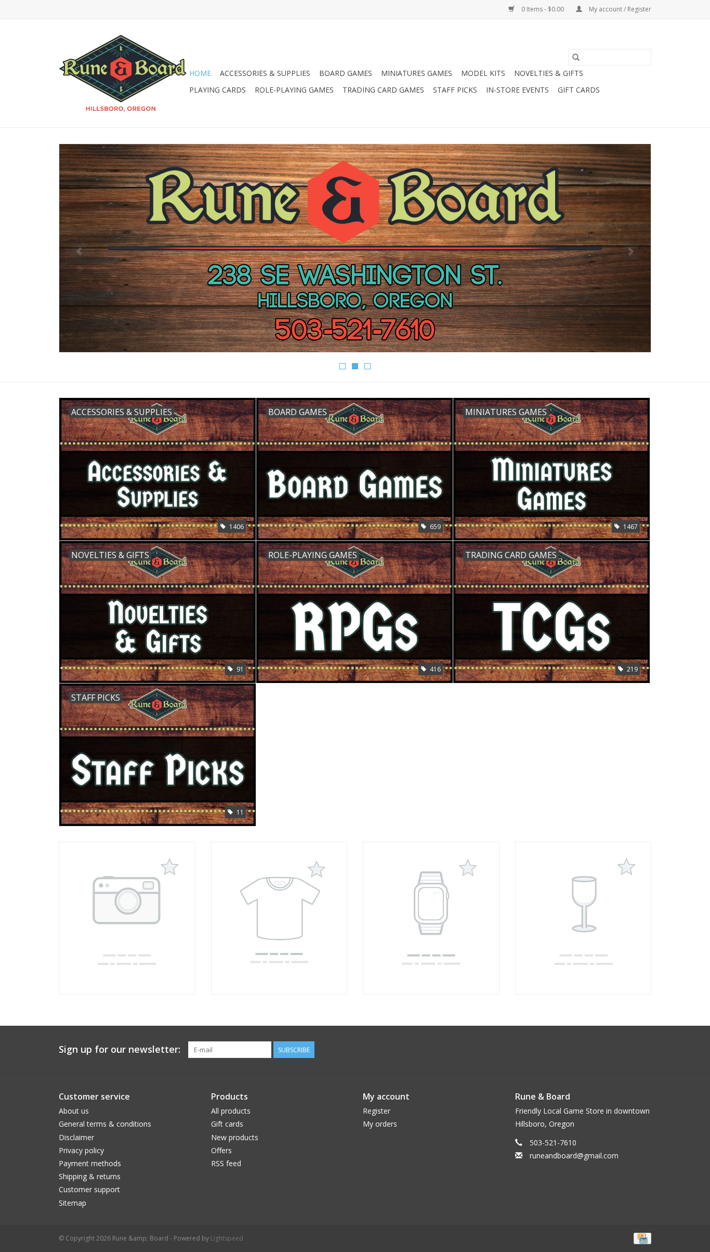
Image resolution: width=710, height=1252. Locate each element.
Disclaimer (76, 1137)
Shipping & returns (90, 1176)
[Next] (631, 251)
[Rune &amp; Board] (122, 73)
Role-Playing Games (294, 90)
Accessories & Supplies (265, 73)
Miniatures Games (416, 73)
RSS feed (226, 1163)
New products (234, 1137)
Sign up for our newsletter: (119, 1049)
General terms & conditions (105, 1124)
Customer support (89, 1189)
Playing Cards (217, 90)
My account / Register (619, 9)
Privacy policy (81, 1150)
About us (74, 1111)
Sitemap (72, 1203)
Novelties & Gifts (548, 73)
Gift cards (579, 90)
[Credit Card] (640, 1237)
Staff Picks (455, 90)
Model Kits (483, 73)
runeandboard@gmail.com (574, 1155)
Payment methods (90, 1163)
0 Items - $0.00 (543, 9)
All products (231, 1111)
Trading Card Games (383, 90)
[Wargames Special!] (355, 248)
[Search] (576, 57)
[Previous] (79, 251)
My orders (380, 1124)
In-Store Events (517, 90)
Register (376, 1111)
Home (200, 73)
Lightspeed (227, 1238)
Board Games (345, 73)
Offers (221, 1150)
